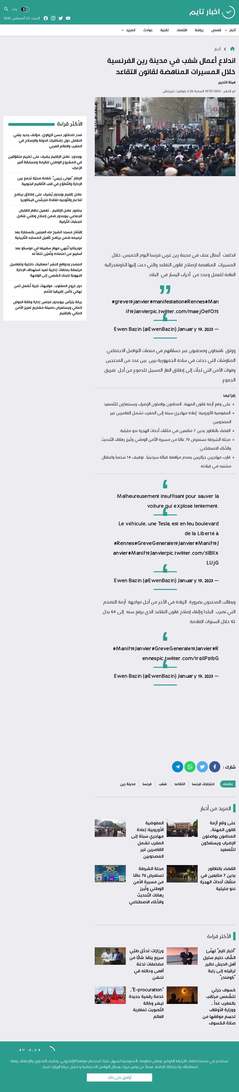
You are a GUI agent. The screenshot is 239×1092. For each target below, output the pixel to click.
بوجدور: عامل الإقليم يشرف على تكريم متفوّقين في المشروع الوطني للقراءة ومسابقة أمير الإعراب (45, 162)
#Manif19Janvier (147, 553)
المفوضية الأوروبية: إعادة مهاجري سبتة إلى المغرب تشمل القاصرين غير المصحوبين (147, 839)
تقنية (164, 30)
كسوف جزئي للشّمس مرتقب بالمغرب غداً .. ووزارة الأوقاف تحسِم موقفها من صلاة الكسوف (219, 1006)
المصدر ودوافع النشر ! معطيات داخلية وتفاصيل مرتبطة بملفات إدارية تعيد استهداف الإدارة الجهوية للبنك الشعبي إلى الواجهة (46, 270)
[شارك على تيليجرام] (177, 766)
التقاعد (179, 783)
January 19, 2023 (195, 329)
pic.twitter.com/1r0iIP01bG (188, 658)
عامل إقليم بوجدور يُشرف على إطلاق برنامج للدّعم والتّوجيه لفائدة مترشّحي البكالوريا (48, 197)
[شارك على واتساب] (190, 766)
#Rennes (194, 301)
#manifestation (167, 301)
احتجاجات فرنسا (203, 783)
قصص (216, 30)
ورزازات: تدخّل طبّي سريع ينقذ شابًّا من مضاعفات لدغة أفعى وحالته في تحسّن (147, 964)
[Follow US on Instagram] (53, 18)
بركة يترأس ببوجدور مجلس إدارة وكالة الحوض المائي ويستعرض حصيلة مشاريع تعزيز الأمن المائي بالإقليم (47, 307)
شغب (163, 783)
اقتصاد (182, 30)
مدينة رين (127, 783)
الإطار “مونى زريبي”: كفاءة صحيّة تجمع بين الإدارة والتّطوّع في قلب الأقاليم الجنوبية (50, 181)
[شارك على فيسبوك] (214, 766)
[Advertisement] (165, 213)
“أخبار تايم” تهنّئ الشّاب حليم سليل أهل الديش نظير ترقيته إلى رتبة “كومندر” (219, 964)
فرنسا (147, 783)
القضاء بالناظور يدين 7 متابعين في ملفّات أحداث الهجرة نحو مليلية (175, 430)
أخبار (232, 30)
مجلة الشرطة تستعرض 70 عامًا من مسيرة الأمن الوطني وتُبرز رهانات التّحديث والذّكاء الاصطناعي (146, 885)
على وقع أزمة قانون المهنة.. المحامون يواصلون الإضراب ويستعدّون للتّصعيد (167, 404)
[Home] (232, 48)
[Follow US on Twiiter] (60, 18)
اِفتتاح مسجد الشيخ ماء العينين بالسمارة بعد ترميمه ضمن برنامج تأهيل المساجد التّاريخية (48, 235)
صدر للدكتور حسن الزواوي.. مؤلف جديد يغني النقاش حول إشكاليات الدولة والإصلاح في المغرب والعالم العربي (47, 140)
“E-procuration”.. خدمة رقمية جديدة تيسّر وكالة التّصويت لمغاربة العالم (146, 1003)
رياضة (199, 30)
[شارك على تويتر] (202, 766)
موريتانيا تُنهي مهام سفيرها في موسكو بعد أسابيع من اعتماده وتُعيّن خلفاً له (48, 251)
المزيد (130, 30)
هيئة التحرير (226, 82)
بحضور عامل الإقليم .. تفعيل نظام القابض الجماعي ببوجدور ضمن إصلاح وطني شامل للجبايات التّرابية (49, 216)
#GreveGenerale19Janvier (164, 543)
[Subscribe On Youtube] (68, 18)
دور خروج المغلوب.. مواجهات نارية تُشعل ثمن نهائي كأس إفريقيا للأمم (48, 288)
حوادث (147, 30)
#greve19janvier (131, 301)
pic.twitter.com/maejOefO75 (184, 311)
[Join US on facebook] (45, 18)
